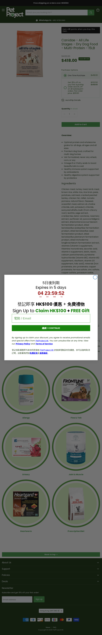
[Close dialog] (95, 277)
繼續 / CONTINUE (51, 328)
